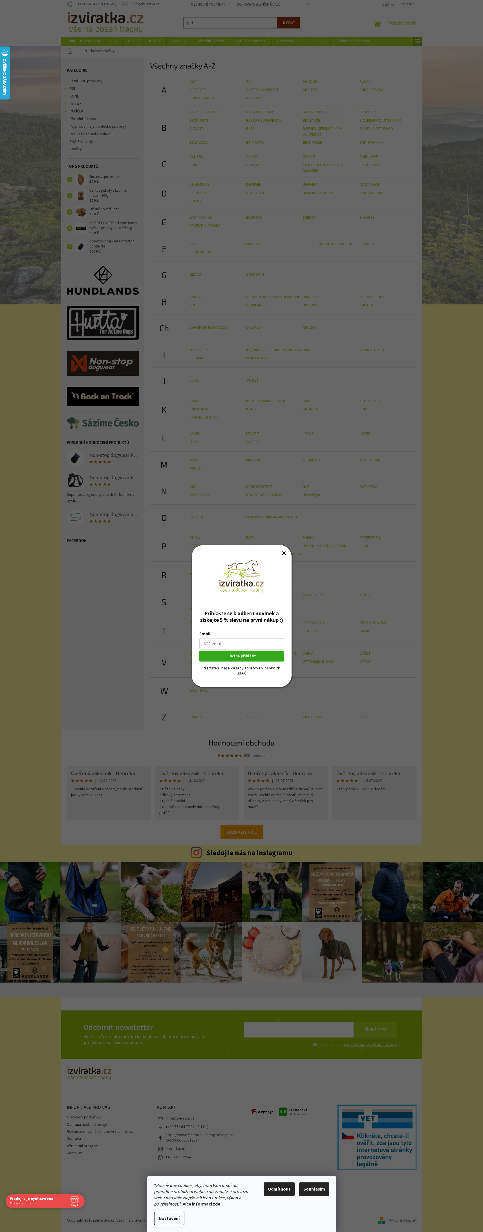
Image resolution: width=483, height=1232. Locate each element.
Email (204, 633)
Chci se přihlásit (242, 655)
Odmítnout (279, 1189)
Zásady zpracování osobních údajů (255, 670)
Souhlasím (314, 1189)
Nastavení (169, 1218)
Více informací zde (201, 1204)
